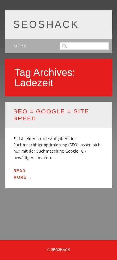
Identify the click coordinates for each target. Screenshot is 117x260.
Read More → (22, 174)
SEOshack (46, 24)
